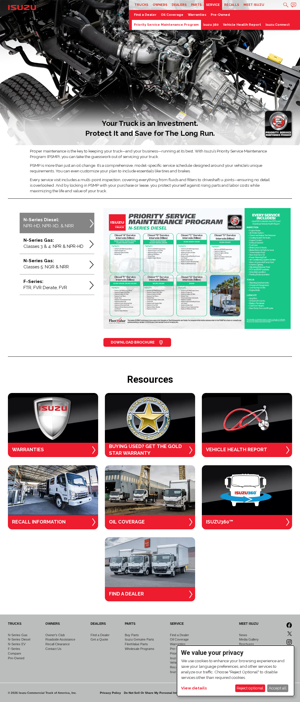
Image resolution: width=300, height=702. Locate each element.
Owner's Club (55, 635)
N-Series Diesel (19, 639)
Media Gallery (249, 639)
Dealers (179, 5)
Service (213, 5)
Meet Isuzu (253, 5)
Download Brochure (133, 342)
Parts (196, 5)
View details (194, 688)
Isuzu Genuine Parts (139, 639)
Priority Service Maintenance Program (166, 25)
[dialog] (235, 671)
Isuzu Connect (277, 25)
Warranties (197, 15)
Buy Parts (132, 635)
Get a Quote (99, 639)
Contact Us (53, 648)
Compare (14, 653)
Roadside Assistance (60, 639)
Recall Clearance (57, 644)
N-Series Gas (18, 635)
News (243, 635)
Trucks (141, 5)
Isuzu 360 (211, 25)
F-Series (14, 648)
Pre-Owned (220, 15)
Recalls (231, 5)
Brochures (246, 644)
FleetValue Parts (136, 644)
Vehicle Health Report (242, 25)
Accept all (278, 688)
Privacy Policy (110, 692)
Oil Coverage (172, 15)
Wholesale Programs (139, 648)
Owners (160, 5)
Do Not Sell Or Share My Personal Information (156, 692)
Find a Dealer (145, 15)
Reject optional (250, 688)
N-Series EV (16, 644)
